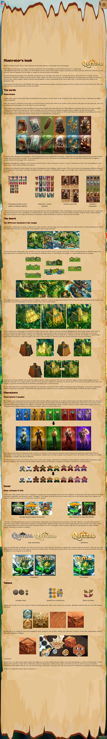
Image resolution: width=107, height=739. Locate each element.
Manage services (102, 736)
